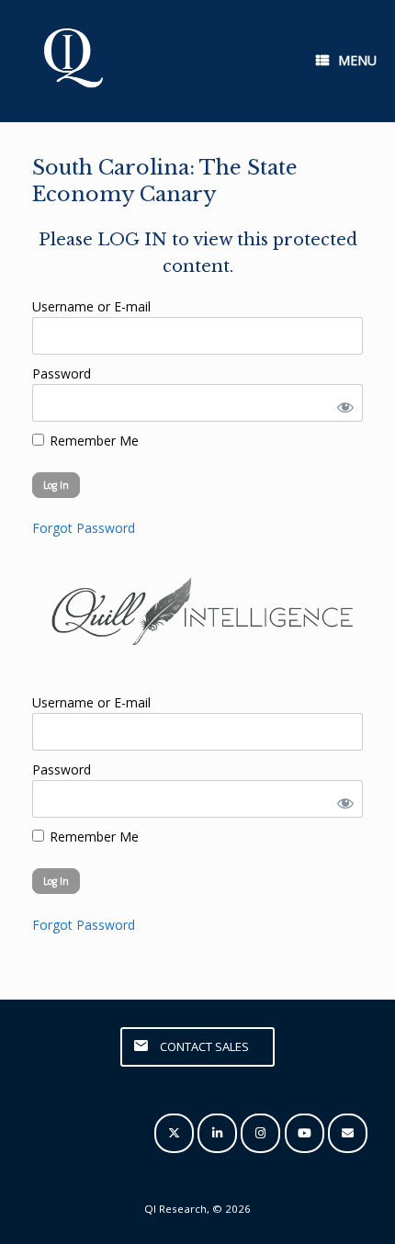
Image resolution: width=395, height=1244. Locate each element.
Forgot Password (83, 528)
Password (61, 373)
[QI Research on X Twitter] (174, 1133)
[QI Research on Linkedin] (217, 1133)
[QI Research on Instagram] (260, 1133)
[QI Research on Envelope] (347, 1133)
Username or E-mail (91, 306)
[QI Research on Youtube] (304, 1133)
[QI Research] (71, 61)
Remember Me (92, 440)
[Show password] (342, 403)
